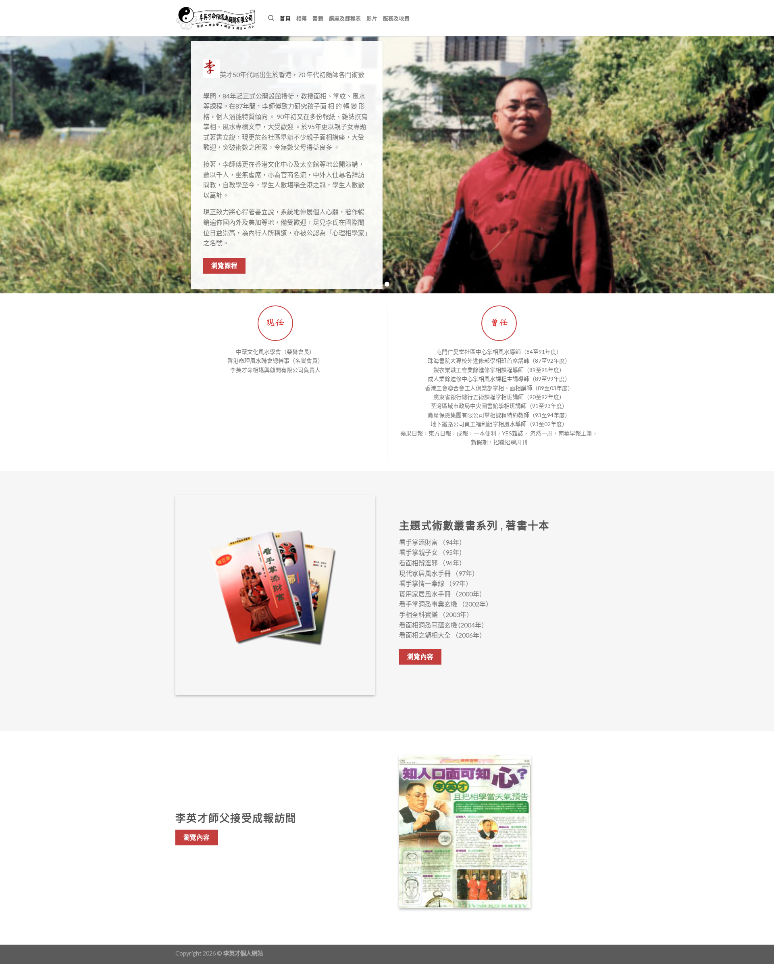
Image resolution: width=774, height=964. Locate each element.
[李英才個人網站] (215, 18)
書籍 (317, 18)
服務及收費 (396, 18)
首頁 (285, 18)
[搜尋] (271, 18)
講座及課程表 (345, 18)
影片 (371, 18)
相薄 (301, 18)
